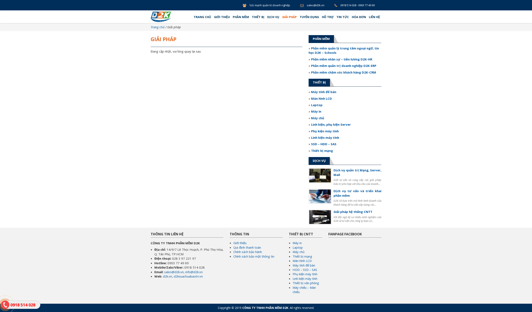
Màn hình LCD (302, 261)
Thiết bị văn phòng (306, 283)
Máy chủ (298, 252)
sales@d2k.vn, (174, 272)
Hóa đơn (359, 17)
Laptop (298, 247)
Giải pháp (289, 17)
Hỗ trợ (328, 17)
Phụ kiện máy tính (305, 274)
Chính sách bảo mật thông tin (253, 256)
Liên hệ (374, 17)
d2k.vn (167, 276)
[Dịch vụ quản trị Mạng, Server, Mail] (320, 175)
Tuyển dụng (309, 17)
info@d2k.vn (194, 272)
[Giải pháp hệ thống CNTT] (320, 217)
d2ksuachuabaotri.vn (188, 276)
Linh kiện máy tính (305, 278)
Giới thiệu (222, 17)
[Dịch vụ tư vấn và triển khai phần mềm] (320, 196)
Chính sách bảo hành (247, 252)
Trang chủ (202, 17)
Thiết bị (258, 17)
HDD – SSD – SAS (305, 270)
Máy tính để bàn (304, 265)
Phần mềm (241, 17)
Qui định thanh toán (247, 247)
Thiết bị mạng (302, 256)
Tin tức (342, 17)
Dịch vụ (273, 17)
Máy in (297, 243)
